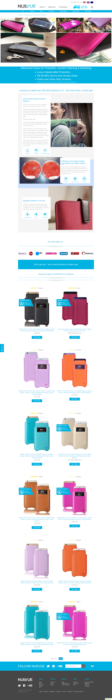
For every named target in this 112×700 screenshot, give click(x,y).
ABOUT (42, 7)
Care (52, 683)
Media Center (65, 683)
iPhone (32, 11)
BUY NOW (37, 337)
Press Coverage (66, 684)
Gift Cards (88, 11)
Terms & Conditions (87, 685)
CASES (45, 691)
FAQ (74, 684)
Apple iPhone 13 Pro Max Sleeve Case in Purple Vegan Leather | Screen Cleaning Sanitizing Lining (36, 582)
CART (64, 691)
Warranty (87, 683)
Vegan (40, 686)
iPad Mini (41, 684)
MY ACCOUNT (74, 2)
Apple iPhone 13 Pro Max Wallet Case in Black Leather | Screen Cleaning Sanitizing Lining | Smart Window (37, 330)
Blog (63, 682)
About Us (75, 682)
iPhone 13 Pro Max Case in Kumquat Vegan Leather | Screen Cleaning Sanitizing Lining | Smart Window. (74, 391)
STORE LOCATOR (78, 691)
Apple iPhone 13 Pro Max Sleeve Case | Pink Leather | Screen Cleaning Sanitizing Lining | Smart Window (75, 518)
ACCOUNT (69, 691)
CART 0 (80, 2)
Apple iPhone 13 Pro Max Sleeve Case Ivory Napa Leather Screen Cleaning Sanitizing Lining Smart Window (74, 455)
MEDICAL (52, 7)
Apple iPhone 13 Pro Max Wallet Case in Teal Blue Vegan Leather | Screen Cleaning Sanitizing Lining (36, 643)
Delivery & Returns (89, 682)
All (39, 687)
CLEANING (63, 7)
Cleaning (53, 682)
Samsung (51, 11)
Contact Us (76, 683)
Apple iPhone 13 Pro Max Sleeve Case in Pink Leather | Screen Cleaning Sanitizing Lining (75, 643)
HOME (20, 15)
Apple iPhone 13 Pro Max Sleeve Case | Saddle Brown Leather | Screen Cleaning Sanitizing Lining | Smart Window (37, 519)
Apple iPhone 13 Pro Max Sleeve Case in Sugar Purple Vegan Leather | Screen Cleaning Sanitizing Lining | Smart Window (37, 392)
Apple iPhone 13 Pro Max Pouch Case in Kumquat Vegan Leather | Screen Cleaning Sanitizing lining (74, 582)
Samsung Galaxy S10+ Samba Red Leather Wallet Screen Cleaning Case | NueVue (74, 330)
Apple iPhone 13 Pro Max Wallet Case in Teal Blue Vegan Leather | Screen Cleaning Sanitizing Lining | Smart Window (37, 455)
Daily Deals (76, 11)
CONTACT (58, 691)
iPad (41, 11)
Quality (52, 684)
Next (61, 658)
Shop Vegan (63, 11)
